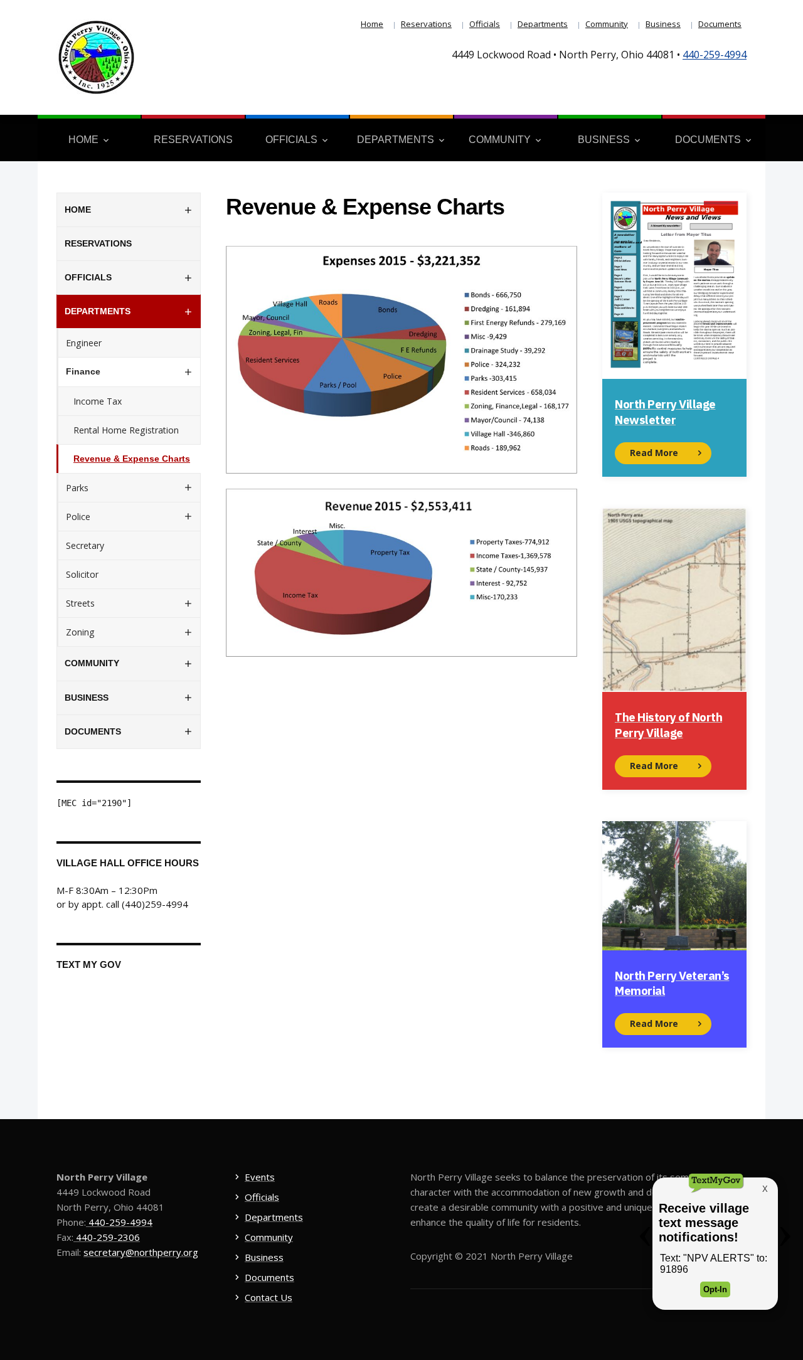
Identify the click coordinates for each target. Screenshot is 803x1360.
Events (260, 1177)
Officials (484, 23)
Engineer (84, 343)
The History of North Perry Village (668, 724)
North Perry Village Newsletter (665, 411)
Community (606, 23)
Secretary (85, 545)
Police (78, 517)
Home (372, 23)
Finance (83, 371)
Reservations (426, 23)
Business (663, 23)
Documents (720, 23)
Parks (77, 488)
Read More (654, 453)
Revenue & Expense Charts (131, 459)
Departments (543, 23)
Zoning (80, 632)
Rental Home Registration (126, 430)
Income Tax (97, 401)
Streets (80, 603)
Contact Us (268, 1297)
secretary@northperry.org (140, 1252)
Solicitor (82, 574)
